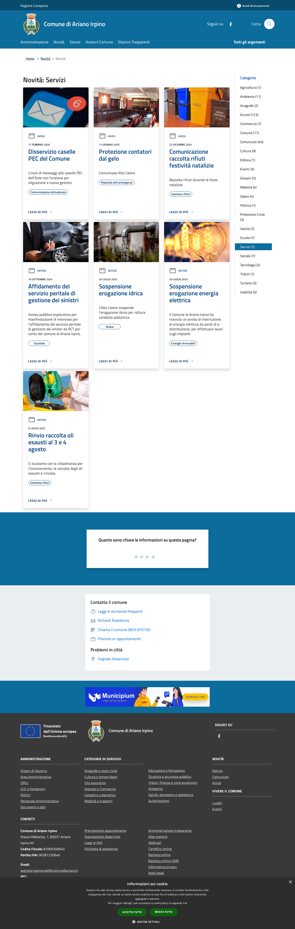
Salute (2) (247, 228)
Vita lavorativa (95, 782)
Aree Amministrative (36, 776)
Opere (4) (247, 196)
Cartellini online (160, 848)
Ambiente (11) (250, 96)
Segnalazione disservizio (102, 836)
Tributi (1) (247, 274)
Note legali (156, 872)
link (185, 903)
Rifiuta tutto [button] (164, 912)
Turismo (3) (248, 283)
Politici (25, 795)
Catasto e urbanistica (100, 795)
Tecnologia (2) (250, 264)
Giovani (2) (248, 178)
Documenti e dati (33, 807)
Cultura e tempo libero (100, 776)
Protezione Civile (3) (252, 217)
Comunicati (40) (251, 141)
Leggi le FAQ (93, 842)
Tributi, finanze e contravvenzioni (172, 782)
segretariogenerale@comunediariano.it (49, 870)
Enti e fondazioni (33, 788)
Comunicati (220, 776)
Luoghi (217, 803)
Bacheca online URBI (163, 860)
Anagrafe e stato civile (100, 770)
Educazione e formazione (166, 770)
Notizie (41, 271)
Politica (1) (247, 205)
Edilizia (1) (247, 160)
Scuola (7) (247, 237)
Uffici (24, 782)
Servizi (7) (247, 246)
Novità (45, 58)
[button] (147, 922)
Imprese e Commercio (100, 788)
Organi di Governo (34, 770)
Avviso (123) (249, 114)
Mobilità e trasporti (98, 801)
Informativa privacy (162, 866)
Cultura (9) (248, 151)
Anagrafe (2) (249, 105)
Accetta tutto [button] (132, 912)
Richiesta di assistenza (101, 848)
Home (30, 58)
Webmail (154, 842)
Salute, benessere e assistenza (170, 794)
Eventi (217, 809)
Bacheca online (159, 854)
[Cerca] (269, 24)
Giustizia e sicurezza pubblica (169, 776)
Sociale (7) (247, 255)
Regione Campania (34, 5)
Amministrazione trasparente (170, 830)
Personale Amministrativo (40, 801)
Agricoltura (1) (250, 87)
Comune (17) (249, 132)
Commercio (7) (250, 123)
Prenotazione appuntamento (105, 830)
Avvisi (41, 136)
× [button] (290, 882)
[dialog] (147, 903)
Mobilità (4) (248, 187)
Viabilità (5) (248, 292)
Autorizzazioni (158, 800)
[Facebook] (229, 24)
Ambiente (155, 788)
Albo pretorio (157, 836)
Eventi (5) (247, 169)
